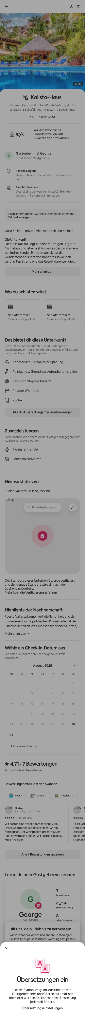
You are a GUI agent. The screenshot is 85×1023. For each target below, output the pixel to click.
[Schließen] (6, 948)
